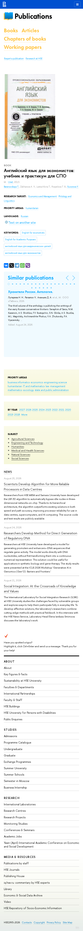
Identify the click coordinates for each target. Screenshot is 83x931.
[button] (9, 284)
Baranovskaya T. (11, 186)
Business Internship (15, 787)
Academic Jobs (13, 836)
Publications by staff (16, 863)
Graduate (9, 755)
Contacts (27, 922)
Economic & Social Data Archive (23, 895)
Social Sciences (20, 458)
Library (8, 889)
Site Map (67, 922)
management (57, 386)
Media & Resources (20, 857)
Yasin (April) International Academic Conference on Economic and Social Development (41, 844)
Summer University (15, 768)
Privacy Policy (54, 922)
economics (37, 382)
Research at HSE (34, 58)
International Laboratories (20, 804)
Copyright (39, 922)
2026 (28, 409)
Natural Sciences (20, 454)
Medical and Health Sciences (27, 450)
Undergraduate (13, 749)
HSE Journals (11, 869)
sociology (28, 390)
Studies (10, 730)
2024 (42, 409)
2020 (68, 409)
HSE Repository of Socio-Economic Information (33, 908)
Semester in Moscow (16, 781)
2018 (17, 414)
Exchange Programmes (17, 762)
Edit (77, 927)
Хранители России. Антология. (30, 292)
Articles (30, 30)
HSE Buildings (12, 706)
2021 (61, 409)
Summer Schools (14, 774)
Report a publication (14, 58)
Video (7, 902)
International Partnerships (19, 693)
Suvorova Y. (73, 186)
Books (11, 30)
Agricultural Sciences (22, 439)
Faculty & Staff (13, 700)
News (8, 472)
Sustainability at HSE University (23, 680)
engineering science (55, 382)
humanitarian (15, 386)
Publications (33, 16)
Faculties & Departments (19, 687)
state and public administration (52, 390)
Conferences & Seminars (19, 830)
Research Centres (15, 810)
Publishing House (14, 876)
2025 (35, 409)
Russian (24, 216)
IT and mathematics (34, 386)
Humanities (17, 446)
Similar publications (30, 277)
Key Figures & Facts (15, 674)
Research (12, 798)
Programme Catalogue (17, 742)
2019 (10, 414)
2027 (22, 409)
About (9, 661)
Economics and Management (42, 196)
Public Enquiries (13, 719)
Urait (10, 182)
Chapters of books (25, 38)
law (47, 386)
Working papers (23, 47)
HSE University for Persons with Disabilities (30, 712)
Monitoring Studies (15, 823)
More (24, 414)
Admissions (10, 736)
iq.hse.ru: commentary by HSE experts (27, 882)
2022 (55, 409)
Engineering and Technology (27, 442)
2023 (48, 409)
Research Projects (14, 817)
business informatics (19, 382)
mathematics (15, 390)
